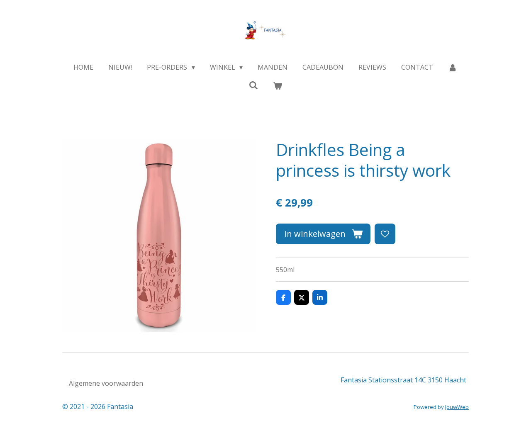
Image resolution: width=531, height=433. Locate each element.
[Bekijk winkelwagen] (277, 85)
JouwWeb (457, 407)
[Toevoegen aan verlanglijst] (385, 234)
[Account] (453, 67)
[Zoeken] (253, 85)
